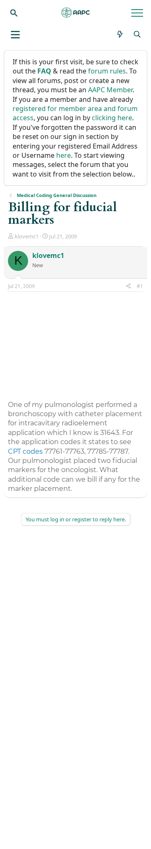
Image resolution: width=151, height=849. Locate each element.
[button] (15, 34)
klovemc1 (27, 236)
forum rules (107, 71)
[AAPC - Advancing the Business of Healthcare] (75, 13)
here (63, 155)
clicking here (112, 117)
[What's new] (120, 34)
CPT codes (25, 451)
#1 (140, 286)
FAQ (44, 71)
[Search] (14, 13)
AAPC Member (110, 89)
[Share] (128, 286)
